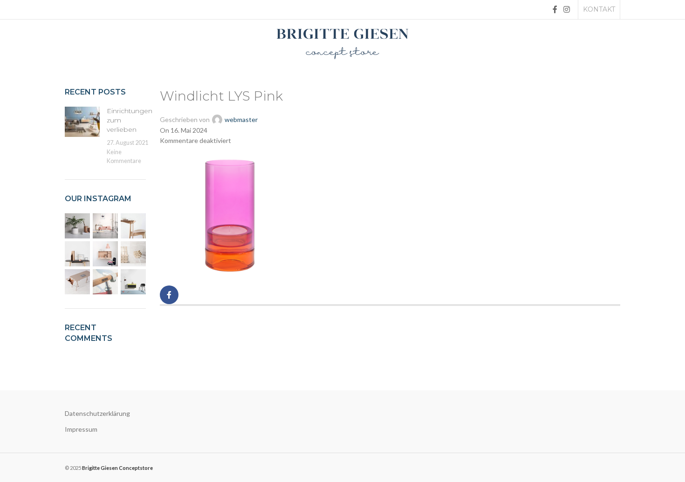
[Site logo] (342, 43)
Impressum (81, 429)
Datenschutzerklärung (97, 413)
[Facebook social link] (554, 9)
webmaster (241, 119)
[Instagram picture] (77, 225)
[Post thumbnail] (82, 136)
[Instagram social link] (567, 9)
